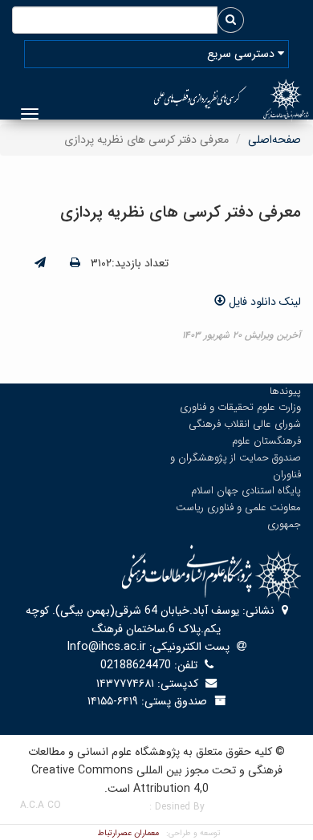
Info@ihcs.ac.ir (106, 646)
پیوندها (285, 391)
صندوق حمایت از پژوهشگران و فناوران (235, 466)
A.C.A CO (40, 805)
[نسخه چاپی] (75, 263)
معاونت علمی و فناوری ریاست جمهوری (238, 516)
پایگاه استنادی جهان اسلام (246, 490)
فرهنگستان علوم (266, 440)
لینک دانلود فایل (263, 301)
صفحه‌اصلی (274, 139)
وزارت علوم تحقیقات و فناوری (240, 407)
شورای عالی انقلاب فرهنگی (245, 424)
